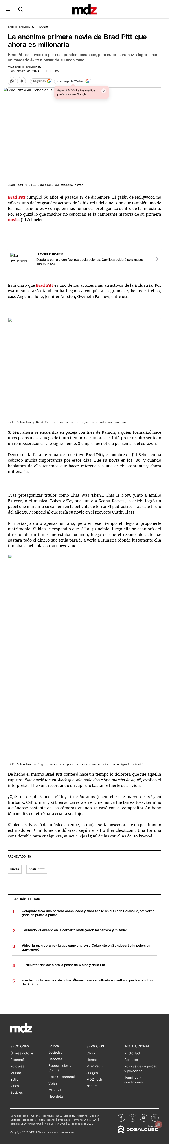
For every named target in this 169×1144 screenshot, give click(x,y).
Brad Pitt (37, 869)
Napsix (91, 1086)
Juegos (92, 1073)
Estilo (14, 1080)
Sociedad (55, 1052)
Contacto (131, 1060)
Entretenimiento (21, 27)
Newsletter (56, 1096)
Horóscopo (94, 1060)
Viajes (52, 1083)
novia (14, 869)
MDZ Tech (94, 1080)
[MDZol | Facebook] (121, 1117)
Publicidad (132, 1053)
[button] (8, 9)
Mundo (15, 1073)
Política (53, 1046)
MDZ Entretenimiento (24, 67)
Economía (17, 1060)
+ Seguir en (38, 81)
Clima (90, 1053)
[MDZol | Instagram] (132, 1117)
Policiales (17, 1066)
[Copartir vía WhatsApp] (12, 81)
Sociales (16, 1092)
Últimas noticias (22, 1053)
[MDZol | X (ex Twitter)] (154, 1117)
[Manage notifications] (158, 1124)
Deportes (55, 1059)
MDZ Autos (56, 1090)
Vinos (14, 1086)
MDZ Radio (94, 1066)
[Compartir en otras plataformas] (21, 81)
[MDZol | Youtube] (143, 1117)
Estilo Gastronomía (62, 1077)
